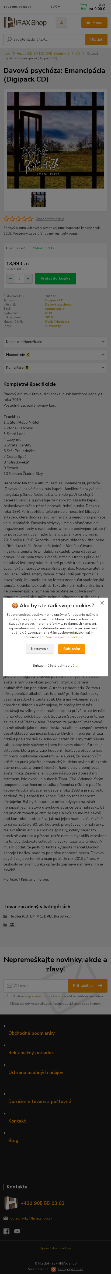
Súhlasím (71, 648)
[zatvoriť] (102, 603)
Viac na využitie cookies (64, 637)
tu (75, 665)
